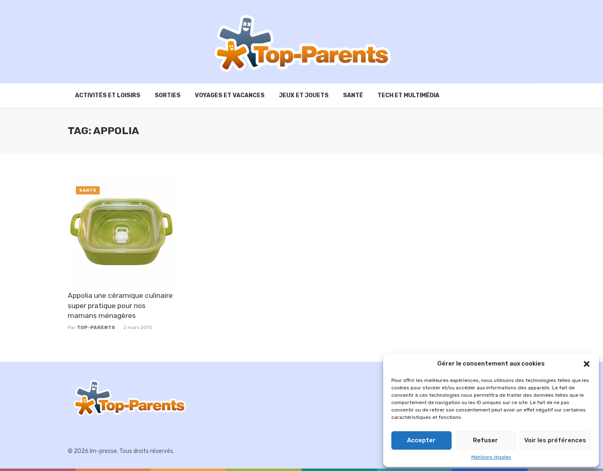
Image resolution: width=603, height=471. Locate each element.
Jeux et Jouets (304, 95)
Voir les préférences (555, 440)
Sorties (167, 95)
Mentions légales (491, 457)
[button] (586, 364)
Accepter (421, 440)
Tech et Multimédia (408, 95)
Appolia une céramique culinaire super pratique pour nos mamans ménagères (120, 305)
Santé (353, 95)
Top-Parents (96, 327)
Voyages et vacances (230, 95)
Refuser (485, 440)
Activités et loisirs (107, 95)
